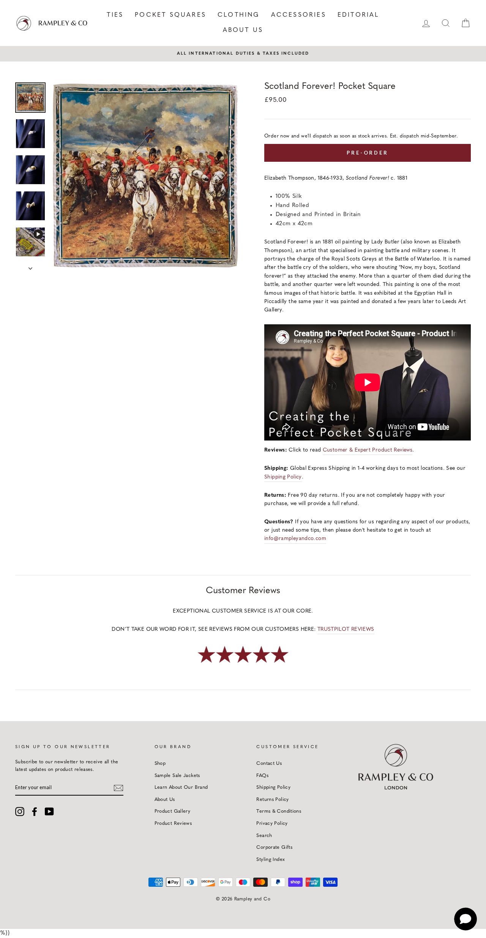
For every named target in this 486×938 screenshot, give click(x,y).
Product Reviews (173, 823)
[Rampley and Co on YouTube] (49, 811)
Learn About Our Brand (181, 787)
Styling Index (270, 859)
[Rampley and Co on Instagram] (19, 811)
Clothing (239, 15)
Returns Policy (272, 799)
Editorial (358, 15)
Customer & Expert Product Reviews (367, 450)
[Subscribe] (118, 788)
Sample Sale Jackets (177, 775)
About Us (243, 30)
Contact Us (269, 763)
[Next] (30, 266)
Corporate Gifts (274, 847)
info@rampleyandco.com (295, 539)
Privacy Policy (271, 823)
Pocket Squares (170, 15)
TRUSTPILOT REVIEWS (345, 629)
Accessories (298, 15)
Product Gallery (173, 811)
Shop (160, 763)
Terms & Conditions (278, 811)
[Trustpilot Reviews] (243, 663)
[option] (243, 53)
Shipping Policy (283, 477)
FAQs (262, 775)
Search (264, 835)
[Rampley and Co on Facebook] (34, 811)
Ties (115, 15)
